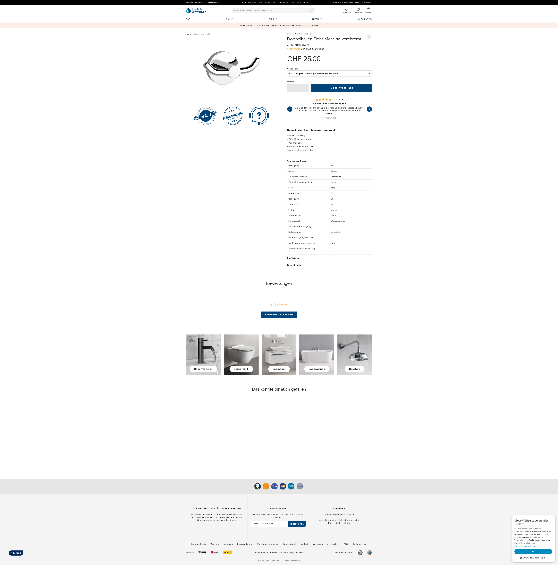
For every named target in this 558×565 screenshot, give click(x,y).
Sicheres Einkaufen (343, 552)
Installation (364, 19)
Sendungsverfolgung (195, 2)
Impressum (317, 544)
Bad (188, 19)
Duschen (354, 369)
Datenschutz (333, 544)
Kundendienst (212, 2)
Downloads (294, 265)
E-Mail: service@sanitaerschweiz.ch (346, 2)
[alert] (533, 538)
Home (188, 34)
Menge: (290, 81)
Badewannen (317, 369)
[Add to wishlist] (368, 36)
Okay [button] (533, 551)
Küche (229, 19)
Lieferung (293, 258)
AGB (346, 544)
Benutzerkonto (198, 544)
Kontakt (367, 2)
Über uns (214, 544)
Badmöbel (279, 369)
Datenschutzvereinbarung (525, 546)
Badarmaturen (203, 369)
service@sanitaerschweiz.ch (340, 514)
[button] (279, 315)
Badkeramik (241, 369)
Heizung (272, 19)
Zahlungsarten (360, 544)
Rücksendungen (245, 544)
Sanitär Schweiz (299, 34)
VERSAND (299, 552)
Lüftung (317, 19)
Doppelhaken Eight (196, 447)
